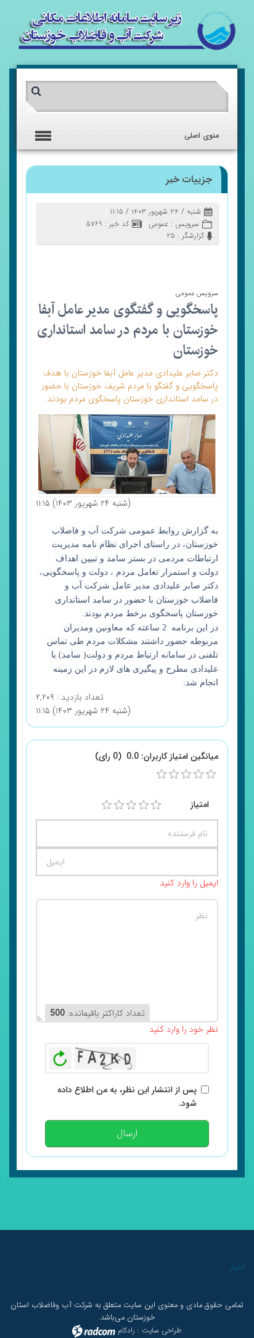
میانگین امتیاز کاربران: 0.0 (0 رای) (156, 756)
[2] (119, 805)
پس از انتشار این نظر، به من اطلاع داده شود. (127, 1096)
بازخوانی (60, 1055)
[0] (161, 774)
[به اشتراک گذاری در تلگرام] (45, 260)
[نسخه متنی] (63, 260)
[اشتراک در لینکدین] (98, 260)
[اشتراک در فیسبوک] (134, 260)
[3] (131, 805)
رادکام (126, 1330)
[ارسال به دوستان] (152, 260)
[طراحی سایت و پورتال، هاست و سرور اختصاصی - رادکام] (93, 1330)
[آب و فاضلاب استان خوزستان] (127, 29)
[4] (143, 805)
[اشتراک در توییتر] (116, 260)
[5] (156, 805)
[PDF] (81, 260)
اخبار (237, 1267)
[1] (106, 805)
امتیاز (199, 804)
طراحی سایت (162, 1330)
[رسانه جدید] (127, 453)
